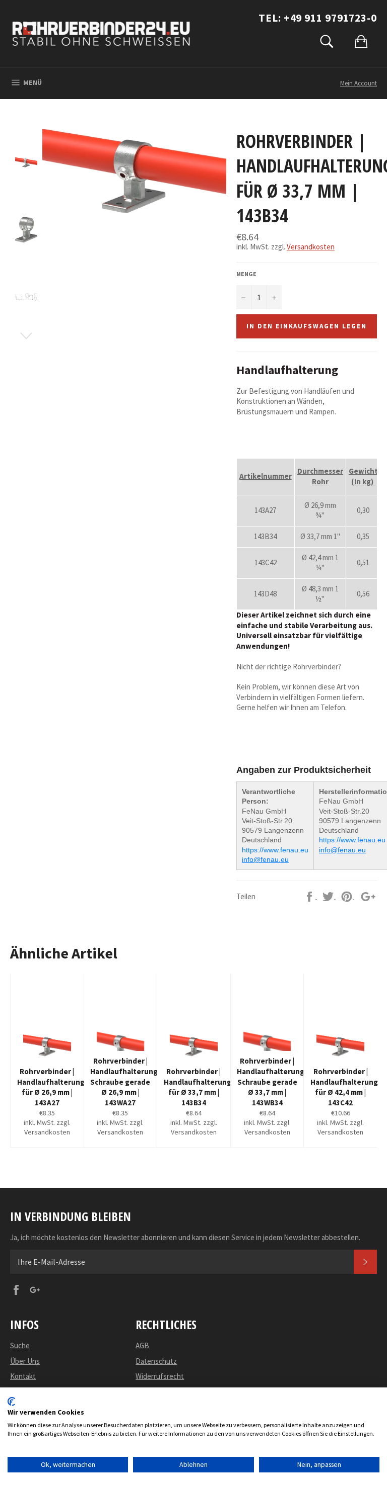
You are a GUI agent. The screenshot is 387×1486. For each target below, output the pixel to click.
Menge (246, 274)
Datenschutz (156, 1361)
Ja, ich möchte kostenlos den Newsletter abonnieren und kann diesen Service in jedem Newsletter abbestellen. (185, 1237)
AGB (142, 1345)
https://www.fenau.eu (275, 850)
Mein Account (358, 83)
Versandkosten (311, 246)
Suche (20, 1345)
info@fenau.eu (265, 859)
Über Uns (25, 1361)
